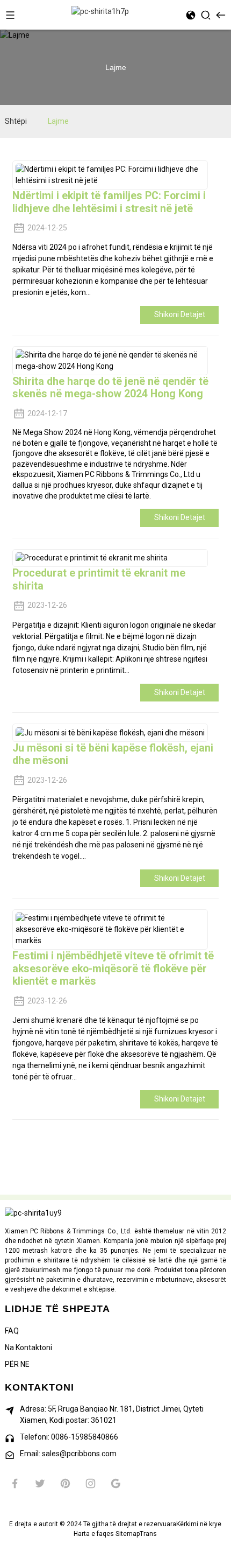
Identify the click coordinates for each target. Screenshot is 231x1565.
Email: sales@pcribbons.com (68, 1453)
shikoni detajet (179, 314)
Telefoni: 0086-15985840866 (69, 1437)
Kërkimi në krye (198, 1524)
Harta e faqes (94, 1534)
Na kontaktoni (28, 1347)
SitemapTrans (136, 1534)
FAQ (12, 1331)
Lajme (58, 121)
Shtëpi (16, 121)
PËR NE (17, 1364)
